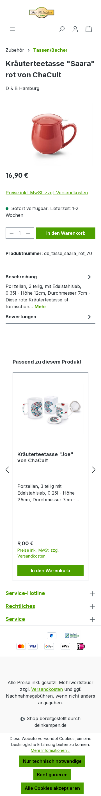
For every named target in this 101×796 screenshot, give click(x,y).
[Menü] (12, 28)
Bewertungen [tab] (21, 316)
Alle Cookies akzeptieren (52, 788)
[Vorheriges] (7, 470)
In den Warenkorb (66, 233)
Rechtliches (20, 606)
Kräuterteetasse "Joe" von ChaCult (45, 457)
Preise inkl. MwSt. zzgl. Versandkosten (47, 192)
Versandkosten (47, 689)
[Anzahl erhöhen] (28, 233)
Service (15, 619)
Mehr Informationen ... (50, 750)
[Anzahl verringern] (11, 233)
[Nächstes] (94, 470)
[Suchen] (61, 28)
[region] (50, 134)
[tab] (49, 291)
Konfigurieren (52, 774)
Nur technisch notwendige (52, 761)
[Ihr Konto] (75, 28)
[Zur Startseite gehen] (50, 13)
